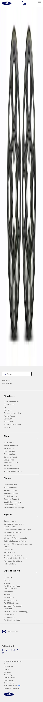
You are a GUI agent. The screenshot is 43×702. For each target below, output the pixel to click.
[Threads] (17, 650)
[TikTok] (3, 653)
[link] (6, 664)
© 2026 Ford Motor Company (13, 661)
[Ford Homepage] (9, 696)
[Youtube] (10, 650)
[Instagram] (14, 650)
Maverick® (7, 383)
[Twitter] (6, 650)
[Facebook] (3, 650)
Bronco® (6, 380)
